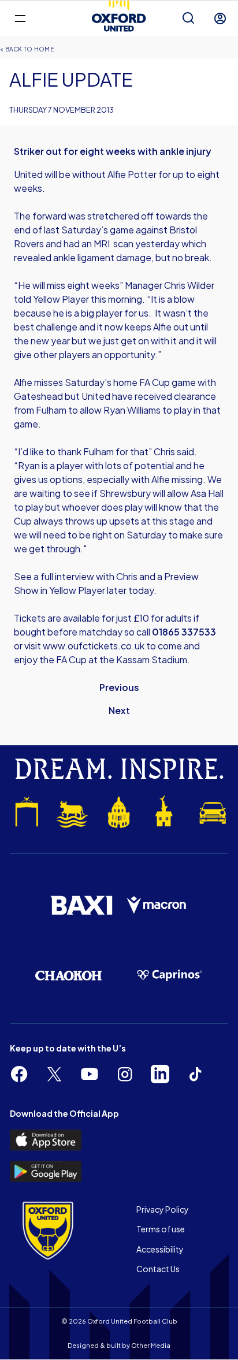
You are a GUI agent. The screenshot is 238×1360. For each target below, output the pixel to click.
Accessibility (160, 1249)
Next (119, 710)
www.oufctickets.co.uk (93, 646)
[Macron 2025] (157, 905)
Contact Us (158, 1269)
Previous (119, 687)
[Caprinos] (169, 975)
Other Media (150, 1345)
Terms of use (160, 1229)
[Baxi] (81, 905)
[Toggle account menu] (220, 18)
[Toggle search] (188, 18)
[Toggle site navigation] (20, 17)
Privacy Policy (162, 1209)
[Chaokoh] (68, 975)
